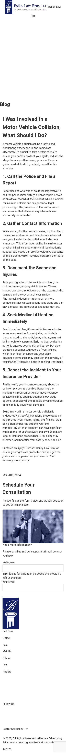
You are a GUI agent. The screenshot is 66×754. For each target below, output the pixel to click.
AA (58, 32)
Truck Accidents (37, 68)
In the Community (17, 694)
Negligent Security (17, 62)
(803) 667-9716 (20, 638)
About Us (11, 23)
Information (13, 700)
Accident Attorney (17, 53)
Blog (48, 32)
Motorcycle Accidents (20, 59)
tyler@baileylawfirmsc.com (19, 479)
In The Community (17, 84)
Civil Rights (12, 81)
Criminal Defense (16, 77)
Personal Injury (15, 50)
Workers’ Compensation (21, 74)
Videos (35, 32)
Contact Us (12, 35)
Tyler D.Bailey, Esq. (17, 26)
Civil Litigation (43, 77)
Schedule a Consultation (14, 112)
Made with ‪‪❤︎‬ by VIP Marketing (30, 749)
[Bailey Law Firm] (26, 6)
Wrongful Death (15, 71)
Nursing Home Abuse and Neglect (28, 65)
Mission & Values (46, 26)
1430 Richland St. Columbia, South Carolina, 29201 (32, 678)
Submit (9, 594)
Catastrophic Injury (18, 56)
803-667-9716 (19, 658)
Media (9, 29)
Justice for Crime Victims (42, 81)
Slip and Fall (13, 68)
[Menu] (5, 20)
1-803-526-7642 (18, 644)
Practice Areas (15, 32)
